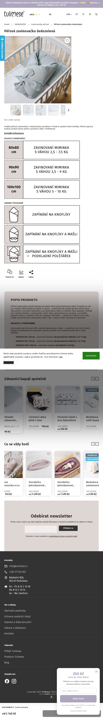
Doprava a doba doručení (17, 622)
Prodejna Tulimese (14, 656)
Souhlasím (91, 355)
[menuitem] (36, 14)
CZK (68, 14)
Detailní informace (14, 133)
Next (97, 379)
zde (61, 357)
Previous (93, 379)
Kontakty (9, 633)
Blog (6, 662)
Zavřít (88, 282)
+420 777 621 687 (17, 572)
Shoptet (47, 694)
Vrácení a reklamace (15, 628)
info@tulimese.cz (18, 566)
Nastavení (8, 362)
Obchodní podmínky (15, 610)
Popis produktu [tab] (24, 300)
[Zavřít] (96, 671)
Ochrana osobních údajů (17, 616)
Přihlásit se (68, 528)
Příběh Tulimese (12, 651)
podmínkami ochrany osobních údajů (63, 536)
